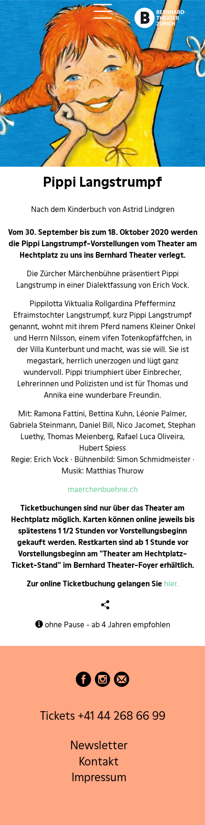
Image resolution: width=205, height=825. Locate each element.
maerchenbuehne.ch (103, 489)
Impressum (99, 778)
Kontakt (99, 761)
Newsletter (98, 745)
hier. (171, 583)
